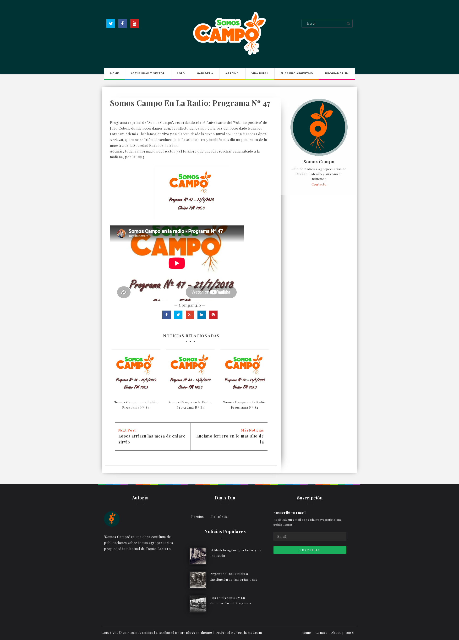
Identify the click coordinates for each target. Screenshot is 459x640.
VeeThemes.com (249, 632)
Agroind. (232, 73)
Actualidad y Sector (148, 73)
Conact (321, 632)
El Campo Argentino (297, 73)
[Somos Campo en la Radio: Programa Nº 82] (245, 373)
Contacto (318, 184)
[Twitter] (110, 23)
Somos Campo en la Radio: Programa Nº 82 (244, 404)
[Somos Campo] (112, 518)
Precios (197, 516)
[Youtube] (134, 23)
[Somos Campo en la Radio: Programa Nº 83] (190, 373)
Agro (181, 73)
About (336, 632)
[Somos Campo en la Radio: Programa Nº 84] (136, 373)
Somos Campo (319, 161)
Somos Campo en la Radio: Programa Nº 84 (136, 404)
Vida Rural (259, 73)
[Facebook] (122, 23)
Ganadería (205, 73)
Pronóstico (220, 516)
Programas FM (337, 73)
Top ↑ (349, 632)
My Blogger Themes (196, 632)
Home (114, 73)
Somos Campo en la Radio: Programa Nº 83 (190, 404)
